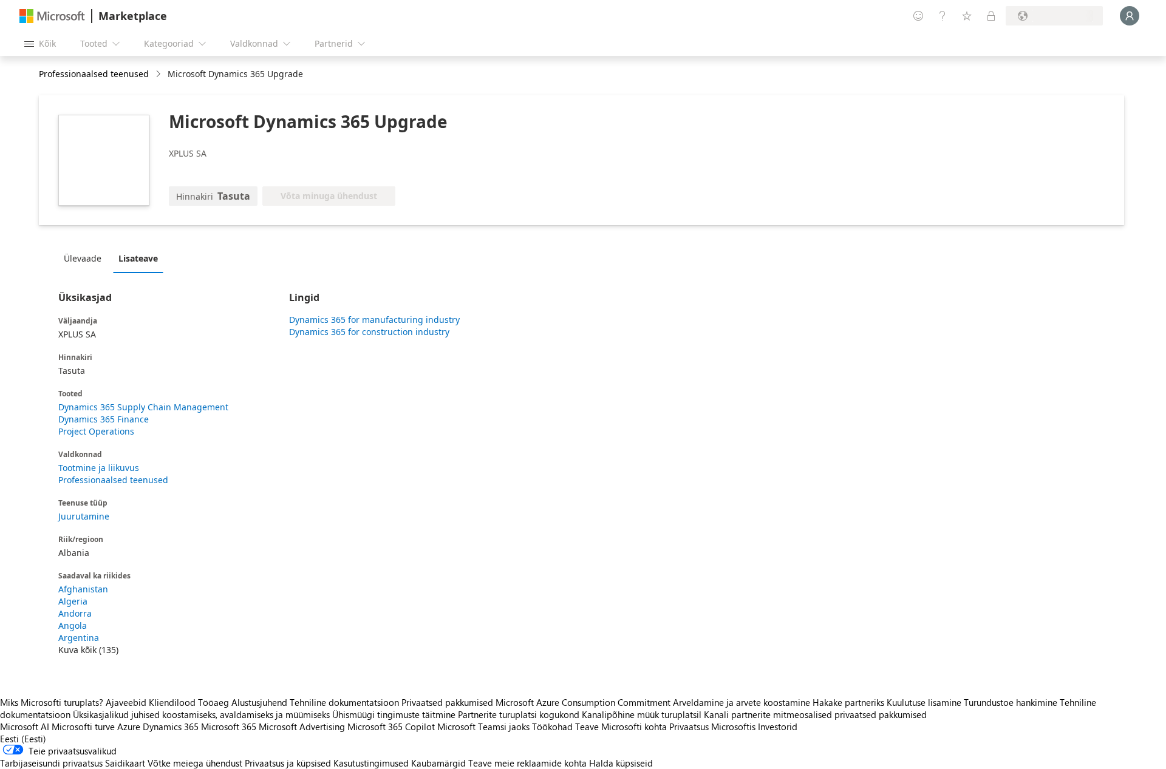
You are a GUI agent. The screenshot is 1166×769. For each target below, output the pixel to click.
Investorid (777, 726)
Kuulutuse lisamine (924, 702)
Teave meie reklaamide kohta (527, 763)
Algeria (72, 601)
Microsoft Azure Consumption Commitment (584, 702)
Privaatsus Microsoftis (712, 726)
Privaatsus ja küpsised (288, 763)
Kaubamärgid (438, 763)
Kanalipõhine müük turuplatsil (641, 714)
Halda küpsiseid (621, 763)
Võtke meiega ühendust (195, 763)
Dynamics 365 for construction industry (369, 331)
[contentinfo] (159, 74)
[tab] (85, 258)
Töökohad (552, 726)
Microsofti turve (83, 726)
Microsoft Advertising (302, 726)
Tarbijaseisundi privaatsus (51, 763)
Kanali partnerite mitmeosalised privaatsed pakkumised (815, 714)
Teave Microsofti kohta (621, 726)
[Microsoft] (52, 16)
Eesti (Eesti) (23, 739)
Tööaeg (213, 702)
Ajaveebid (126, 702)
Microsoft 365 (228, 726)
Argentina (78, 637)
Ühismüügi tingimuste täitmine (393, 714)
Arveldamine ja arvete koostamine (741, 702)
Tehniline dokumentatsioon (344, 702)
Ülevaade (82, 258)
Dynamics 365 (171, 726)
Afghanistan (83, 589)
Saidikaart (125, 763)
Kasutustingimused (371, 763)
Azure (128, 726)
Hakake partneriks (848, 702)
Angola (72, 625)
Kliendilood (172, 702)
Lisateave (138, 258)
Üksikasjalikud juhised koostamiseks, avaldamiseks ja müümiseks (201, 714)
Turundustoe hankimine (1010, 702)
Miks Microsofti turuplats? (51, 702)
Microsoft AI (24, 726)
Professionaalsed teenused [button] (94, 74)
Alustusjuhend (259, 702)
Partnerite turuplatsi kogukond (518, 714)
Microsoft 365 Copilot (391, 726)
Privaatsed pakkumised (447, 702)
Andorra (75, 613)
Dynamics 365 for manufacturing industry (374, 319)
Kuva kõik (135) (88, 650)
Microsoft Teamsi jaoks (483, 726)
